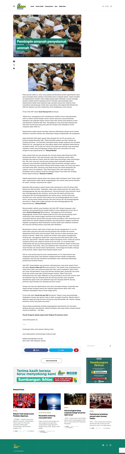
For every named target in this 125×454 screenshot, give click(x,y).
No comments (30, 431)
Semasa (19, 35)
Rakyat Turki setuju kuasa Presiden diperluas (23, 415)
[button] (14, 6)
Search (110, 345)
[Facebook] (103, 445)
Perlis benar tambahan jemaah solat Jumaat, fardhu (99, 416)
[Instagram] (110, 445)
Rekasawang (20, 451)
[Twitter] (106, 445)
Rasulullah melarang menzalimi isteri (47, 417)
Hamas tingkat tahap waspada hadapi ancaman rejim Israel (74, 413)
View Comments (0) (51, 360)
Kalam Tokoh (42, 412)
